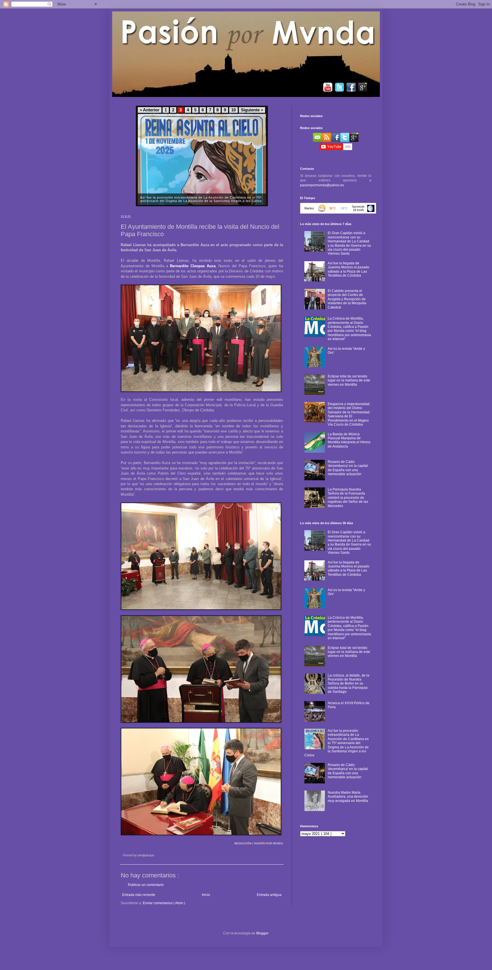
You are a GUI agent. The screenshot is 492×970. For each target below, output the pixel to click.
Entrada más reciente (138, 895)
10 (233, 110)
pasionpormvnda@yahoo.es (322, 185)
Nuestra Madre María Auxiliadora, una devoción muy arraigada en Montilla (348, 797)
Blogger (262, 933)
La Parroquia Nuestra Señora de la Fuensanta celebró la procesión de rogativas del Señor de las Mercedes (348, 497)
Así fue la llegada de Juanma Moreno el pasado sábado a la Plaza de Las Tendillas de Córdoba (348, 269)
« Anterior (149, 110)
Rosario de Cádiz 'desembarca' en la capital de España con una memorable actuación (348, 468)
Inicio (206, 895)
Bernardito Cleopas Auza (193, 266)
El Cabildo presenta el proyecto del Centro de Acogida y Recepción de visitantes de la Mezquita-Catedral (347, 299)
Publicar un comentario (146, 885)
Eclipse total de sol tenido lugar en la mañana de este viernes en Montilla (349, 380)
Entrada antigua (269, 895)
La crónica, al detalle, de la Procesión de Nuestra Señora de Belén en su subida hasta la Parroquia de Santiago (348, 683)
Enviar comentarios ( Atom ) (164, 903)
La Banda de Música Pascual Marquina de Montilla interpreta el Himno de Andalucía (349, 440)
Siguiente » (252, 110)
